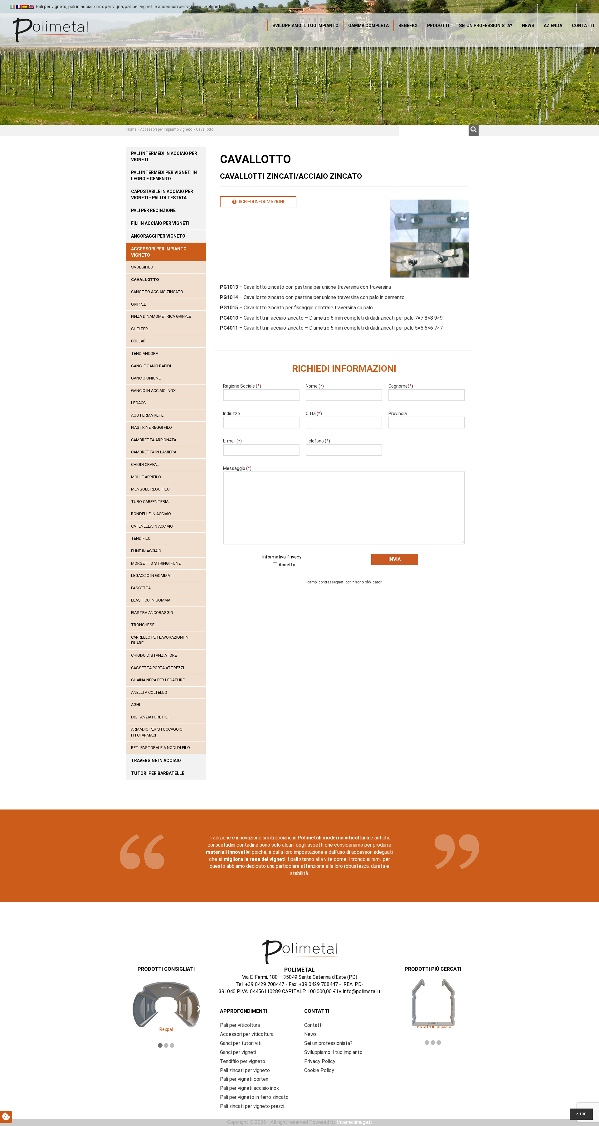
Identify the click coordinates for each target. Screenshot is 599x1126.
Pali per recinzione (153, 210)
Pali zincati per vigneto (245, 1070)
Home (131, 129)
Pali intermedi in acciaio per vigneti (164, 156)
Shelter (139, 328)
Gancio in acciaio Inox (153, 390)
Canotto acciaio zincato (157, 291)
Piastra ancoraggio (152, 612)
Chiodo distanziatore (154, 655)
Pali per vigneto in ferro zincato (254, 1097)
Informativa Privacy (281, 556)
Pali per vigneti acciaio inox (249, 1088)
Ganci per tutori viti (240, 1043)
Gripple (138, 304)
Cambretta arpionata (153, 439)
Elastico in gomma (150, 600)
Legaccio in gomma (150, 575)
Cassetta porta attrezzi (157, 667)
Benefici (407, 25)
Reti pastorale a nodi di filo (160, 747)
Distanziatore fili (149, 717)
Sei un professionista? (485, 25)
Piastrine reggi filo (151, 427)
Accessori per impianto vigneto (166, 129)
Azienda (553, 25)
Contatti (583, 25)
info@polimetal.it (362, 991)
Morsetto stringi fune (156, 563)
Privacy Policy (319, 1061)
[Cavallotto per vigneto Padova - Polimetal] (50, 30)
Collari (139, 341)
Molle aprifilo (146, 477)
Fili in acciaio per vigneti (160, 223)
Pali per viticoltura (240, 1025)
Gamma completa (368, 25)
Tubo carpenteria (149, 501)
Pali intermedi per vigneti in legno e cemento (164, 175)
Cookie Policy (319, 1070)
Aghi (135, 704)
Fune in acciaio (146, 551)
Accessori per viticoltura (247, 1034)
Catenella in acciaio (152, 526)
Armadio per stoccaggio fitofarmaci (157, 732)
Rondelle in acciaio (151, 513)
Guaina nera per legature (158, 680)
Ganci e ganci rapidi (151, 366)
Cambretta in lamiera (153, 452)
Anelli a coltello (149, 692)
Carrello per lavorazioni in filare (159, 640)
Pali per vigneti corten (244, 1079)
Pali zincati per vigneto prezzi (252, 1106)
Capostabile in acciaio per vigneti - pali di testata (162, 194)
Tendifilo (141, 538)
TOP (582, 1114)
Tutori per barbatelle (157, 773)
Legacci (139, 402)
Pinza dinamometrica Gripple (161, 316)
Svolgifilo (142, 267)
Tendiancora (144, 353)
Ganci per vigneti (238, 1052)
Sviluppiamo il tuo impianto (305, 25)
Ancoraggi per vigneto (158, 236)
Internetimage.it (354, 1122)
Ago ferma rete (147, 415)
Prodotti (438, 25)
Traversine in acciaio (156, 760)
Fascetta (141, 588)
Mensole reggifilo (150, 489)
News (528, 25)
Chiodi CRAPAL (145, 464)
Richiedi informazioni (260, 201)
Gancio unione (146, 378)
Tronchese (142, 624)
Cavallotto (145, 279)
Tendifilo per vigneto (242, 1061)
